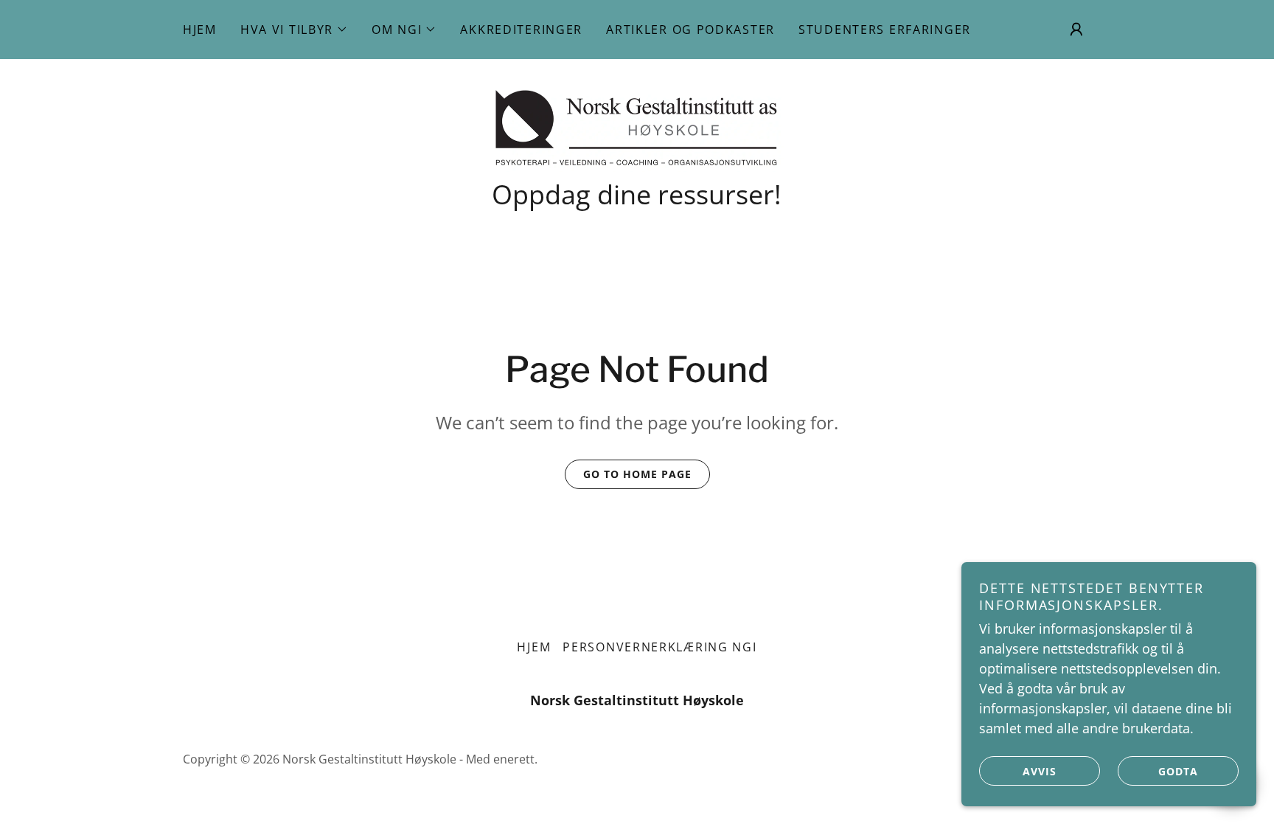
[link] (637, 125)
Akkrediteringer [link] (521, 29)
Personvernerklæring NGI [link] (659, 647)
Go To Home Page (637, 474)
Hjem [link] (200, 29)
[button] (294, 29)
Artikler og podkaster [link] (690, 29)
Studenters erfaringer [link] (884, 29)
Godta (1178, 771)
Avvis (1040, 771)
